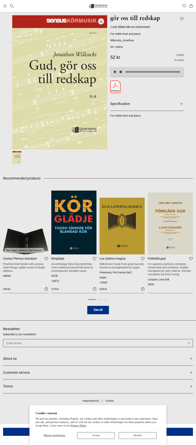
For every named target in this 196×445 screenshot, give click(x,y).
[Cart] (191, 6)
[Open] (5, 6)
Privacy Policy (79, 425)
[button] (92, 299)
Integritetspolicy (90, 401)
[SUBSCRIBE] (189, 343)
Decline (138, 435)
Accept (96, 435)
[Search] (12, 6)
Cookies (109, 401)
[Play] (115, 72)
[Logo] (98, 6)
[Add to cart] (46, 289)
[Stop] (121, 72)
